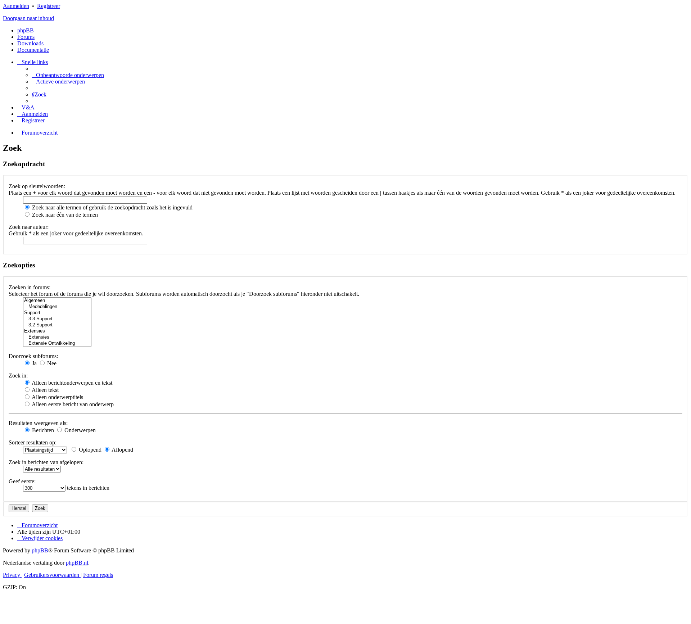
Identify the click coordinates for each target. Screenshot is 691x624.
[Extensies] (57, 331)
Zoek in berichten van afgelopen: (46, 462)
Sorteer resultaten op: (33, 442)
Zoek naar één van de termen (64, 215)
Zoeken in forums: (29, 287)
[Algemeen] (57, 301)
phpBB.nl (77, 563)
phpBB (25, 30)
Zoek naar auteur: (29, 227)
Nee (51, 363)
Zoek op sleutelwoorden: (37, 186)
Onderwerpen (79, 430)
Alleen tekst (45, 390)
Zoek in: (18, 375)
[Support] (57, 313)
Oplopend (89, 450)
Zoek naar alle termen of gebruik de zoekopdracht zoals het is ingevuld (112, 207)
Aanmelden (16, 6)
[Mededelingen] (57, 307)
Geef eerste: (22, 481)
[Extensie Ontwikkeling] (57, 343)
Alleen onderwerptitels (57, 397)
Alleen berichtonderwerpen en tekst (71, 383)
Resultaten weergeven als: (38, 423)
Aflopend (121, 450)
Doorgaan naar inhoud (28, 18)
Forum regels (98, 575)
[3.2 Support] (57, 325)
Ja (34, 363)
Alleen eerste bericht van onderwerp (72, 404)
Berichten (42, 430)
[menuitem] (68, 75)
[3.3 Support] (57, 319)
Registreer (48, 6)
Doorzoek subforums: (33, 356)
